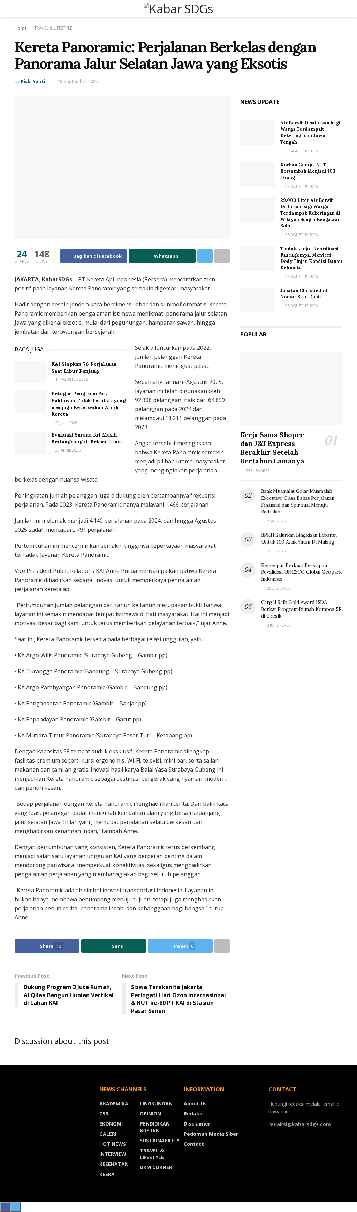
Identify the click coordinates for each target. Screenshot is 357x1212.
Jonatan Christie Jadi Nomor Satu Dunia (304, 294)
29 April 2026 (67, 450)
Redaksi (194, 1113)
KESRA (107, 1174)
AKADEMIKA (113, 1103)
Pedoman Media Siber (211, 1133)
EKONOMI (111, 1123)
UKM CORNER (156, 1167)
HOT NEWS (112, 1144)
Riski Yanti (33, 81)
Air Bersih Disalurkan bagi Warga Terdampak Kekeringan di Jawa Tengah (310, 132)
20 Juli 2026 (65, 422)
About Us (195, 1103)
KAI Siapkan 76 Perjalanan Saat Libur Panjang (84, 367)
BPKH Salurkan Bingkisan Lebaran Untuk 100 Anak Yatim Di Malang (299, 538)
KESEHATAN (114, 1164)
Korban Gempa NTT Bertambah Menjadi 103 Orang (307, 171)
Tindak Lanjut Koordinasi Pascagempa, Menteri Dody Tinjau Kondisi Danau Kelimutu (311, 258)
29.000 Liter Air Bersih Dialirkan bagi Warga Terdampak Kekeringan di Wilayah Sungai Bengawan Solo (310, 213)
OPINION (150, 1113)
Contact (194, 1144)
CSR (103, 1113)
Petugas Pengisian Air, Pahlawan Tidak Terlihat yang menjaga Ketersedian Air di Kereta (88, 403)
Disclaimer (197, 1123)
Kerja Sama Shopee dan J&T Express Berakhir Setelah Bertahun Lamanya (272, 447)
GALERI (107, 1133)
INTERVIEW (112, 1154)
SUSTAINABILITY (160, 1140)
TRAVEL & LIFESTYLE (53, 28)
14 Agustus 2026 (71, 379)
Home (21, 28)
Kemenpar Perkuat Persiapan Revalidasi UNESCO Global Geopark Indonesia (301, 572)
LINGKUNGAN (156, 1103)
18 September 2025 (78, 81)
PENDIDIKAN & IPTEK (155, 1127)
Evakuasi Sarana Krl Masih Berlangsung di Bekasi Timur (87, 438)
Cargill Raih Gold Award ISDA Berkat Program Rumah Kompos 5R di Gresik (301, 609)
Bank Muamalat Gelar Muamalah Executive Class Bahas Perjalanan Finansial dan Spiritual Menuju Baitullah (297, 501)
